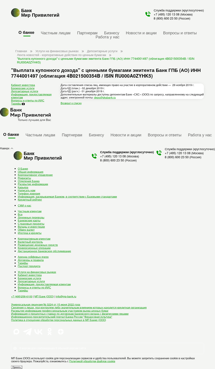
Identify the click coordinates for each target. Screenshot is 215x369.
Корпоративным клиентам (34, 239)
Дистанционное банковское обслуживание (44, 251)
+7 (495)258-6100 (21, 296)
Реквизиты (24, 178)
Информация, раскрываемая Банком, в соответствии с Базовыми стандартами (67, 196)
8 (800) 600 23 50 (166, 18)
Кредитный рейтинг (30, 200)
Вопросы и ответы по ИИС (27, 100)
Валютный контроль (30, 242)
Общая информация (30, 172)
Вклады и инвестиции (31, 227)
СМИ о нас (24, 205)
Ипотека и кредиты (29, 233)
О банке (26, 32)
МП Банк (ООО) (44, 296)
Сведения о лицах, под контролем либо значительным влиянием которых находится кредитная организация (79, 307)
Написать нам (26, 190)
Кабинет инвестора (23, 85)
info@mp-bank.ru (66, 296)
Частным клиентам (29, 211)
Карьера (23, 187)
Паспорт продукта (29, 266)
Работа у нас (107, 37)
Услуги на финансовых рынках (37, 272)
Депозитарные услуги (24, 91)
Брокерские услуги (22, 88)
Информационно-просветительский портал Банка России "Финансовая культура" (61, 317)
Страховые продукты (31, 224)
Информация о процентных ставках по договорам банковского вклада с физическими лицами (69, 314)
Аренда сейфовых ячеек (33, 257)
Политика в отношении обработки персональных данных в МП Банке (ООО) (58, 320)
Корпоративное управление (35, 175)
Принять (16, 367)
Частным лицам (56, 33)
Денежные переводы (31, 217)
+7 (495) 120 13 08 (166, 14)
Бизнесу (111, 33)
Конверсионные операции (34, 248)
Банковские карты (29, 220)
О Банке (23, 169)
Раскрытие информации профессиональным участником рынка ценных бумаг (60, 311)
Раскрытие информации (33, 184)
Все (20, 214)
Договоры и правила (31, 260)
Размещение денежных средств (38, 245)
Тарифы (16, 104)
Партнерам (87, 33)
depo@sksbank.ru (105, 97)
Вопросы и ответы (180, 33)
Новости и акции (141, 33)
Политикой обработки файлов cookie (92, 361)
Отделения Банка (28, 181)
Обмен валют (26, 230)
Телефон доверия (29, 193)
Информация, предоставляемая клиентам (31, 95)
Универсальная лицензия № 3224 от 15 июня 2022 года (45, 304)
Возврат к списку (71, 103)
